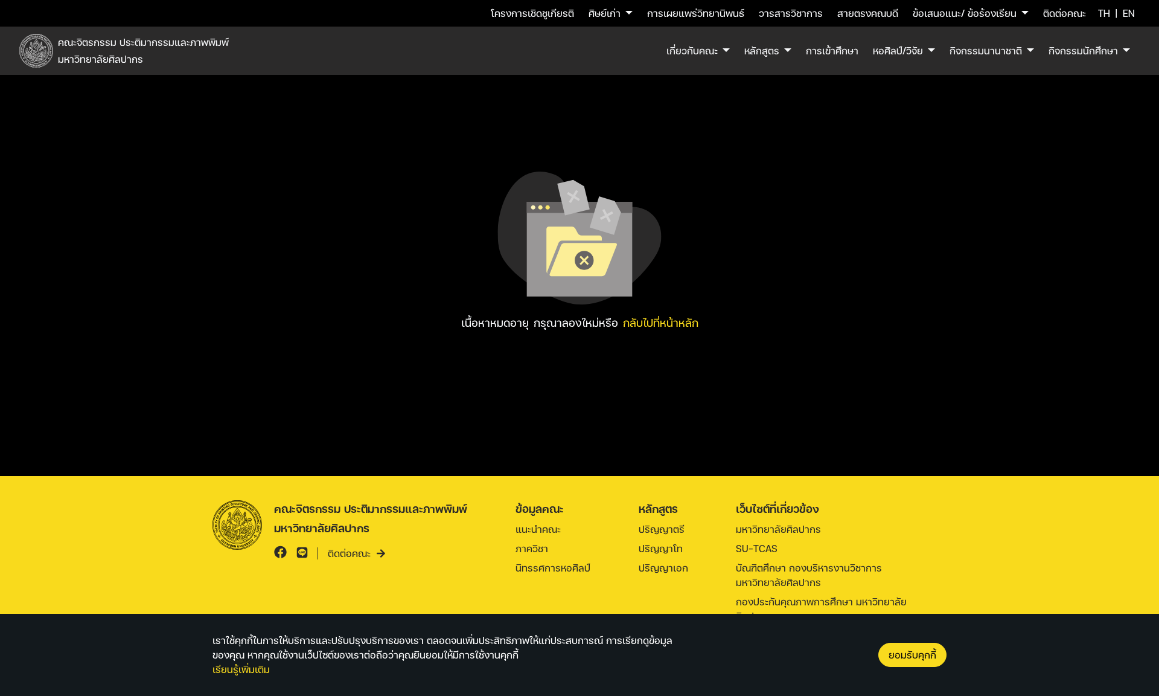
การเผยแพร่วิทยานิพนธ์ (695, 13)
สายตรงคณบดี (867, 13)
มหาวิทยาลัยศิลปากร (778, 529)
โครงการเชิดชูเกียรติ (532, 13)
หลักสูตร (761, 50)
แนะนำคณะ (538, 529)
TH (1104, 13)
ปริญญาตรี (662, 529)
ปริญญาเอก (663, 568)
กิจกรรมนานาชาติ (986, 50)
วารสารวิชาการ (791, 13)
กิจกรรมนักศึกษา (1083, 50)
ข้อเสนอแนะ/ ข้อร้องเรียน (965, 13)
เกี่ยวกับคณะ (692, 50)
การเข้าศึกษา (832, 50)
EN (1129, 13)
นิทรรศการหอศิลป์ (553, 568)
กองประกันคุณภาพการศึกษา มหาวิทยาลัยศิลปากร (821, 608)
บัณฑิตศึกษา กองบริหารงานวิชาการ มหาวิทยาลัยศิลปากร (809, 575)
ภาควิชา (532, 548)
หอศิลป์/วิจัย (898, 50)
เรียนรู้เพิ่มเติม (241, 669)
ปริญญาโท (661, 548)
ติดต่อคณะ (1064, 13)
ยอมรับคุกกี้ (912, 655)
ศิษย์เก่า (605, 13)
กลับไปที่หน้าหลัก (660, 322)
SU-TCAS (756, 548)
